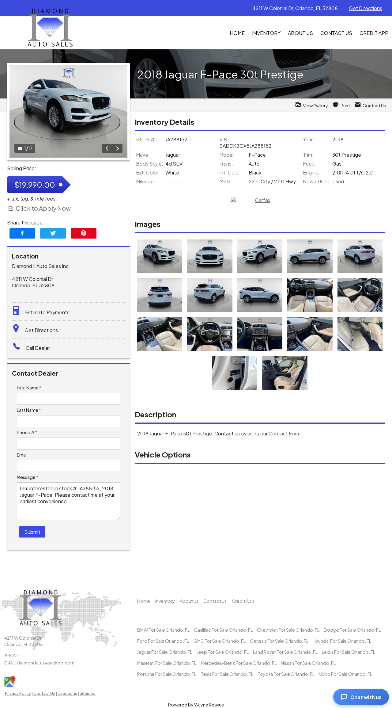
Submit (32, 532)
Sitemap (88, 693)
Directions (67, 693)
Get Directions (365, 8)
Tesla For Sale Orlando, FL (227, 674)
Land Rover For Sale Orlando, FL (285, 652)
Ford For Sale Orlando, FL (163, 641)
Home (143, 601)
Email (22, 454)
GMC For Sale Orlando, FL (220, 641)
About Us (189, 601)
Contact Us (44, 693)
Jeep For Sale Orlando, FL (223, 652)
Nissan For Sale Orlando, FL (308, 663)
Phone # (27, 432)
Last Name (29, 410)
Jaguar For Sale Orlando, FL (164, 652)
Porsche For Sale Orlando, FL (166, 674)
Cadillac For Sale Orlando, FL (223, 630)
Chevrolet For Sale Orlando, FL (288, 630)
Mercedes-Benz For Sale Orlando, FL (239, 663)
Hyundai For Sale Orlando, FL (342, 641)
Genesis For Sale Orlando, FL (279, 641)
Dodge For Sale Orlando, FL (352, 630)
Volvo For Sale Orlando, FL (345, 674)
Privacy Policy (18, 693)
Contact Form (284, 433)
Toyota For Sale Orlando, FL (286, 674)
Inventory (165, 601)
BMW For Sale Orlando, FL (163, 630)
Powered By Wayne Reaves (196, 704)
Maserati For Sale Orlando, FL (166, 663)
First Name (29, 387)
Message (27, 477)
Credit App (243, 601)
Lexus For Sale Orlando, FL (348, 652)
